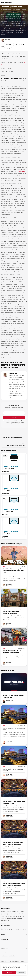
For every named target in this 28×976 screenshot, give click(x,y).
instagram (4, 955)
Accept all (9, 972)
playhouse (22, 171)
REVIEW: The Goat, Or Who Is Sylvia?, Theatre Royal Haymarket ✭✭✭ (14, 884)
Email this (8, 48)
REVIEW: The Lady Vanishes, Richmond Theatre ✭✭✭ (11, 612)
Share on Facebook (19, 44)
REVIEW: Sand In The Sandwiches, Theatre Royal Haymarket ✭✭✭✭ (13, 843)
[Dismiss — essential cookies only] (25, 966)
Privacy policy (16, 422)
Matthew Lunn (12, 373)
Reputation (5, 536)
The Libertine (5, 471)
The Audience (5, 493)
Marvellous (5, 514)
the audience (17, 91)
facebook (12, 955)
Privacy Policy (5, 969)
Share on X (8, 44)
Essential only (21, 972)
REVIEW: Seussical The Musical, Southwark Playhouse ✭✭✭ (12, 651)
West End (5, 455)
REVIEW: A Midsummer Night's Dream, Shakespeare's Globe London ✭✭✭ (13, 570)
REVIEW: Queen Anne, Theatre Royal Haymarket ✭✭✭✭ (14, 802)
